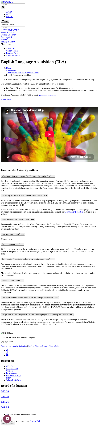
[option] (13, 24)
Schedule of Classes (14, 380)
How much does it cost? (11, 234)
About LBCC (11, 48)
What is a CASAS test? (11, 280)
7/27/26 (5, 391)
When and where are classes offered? (16, 219)
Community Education (74, 212)
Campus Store (12, 368)
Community (11, 70)
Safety (8, 378)
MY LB (9, 16)
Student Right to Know (37, 346)
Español (13, 24)
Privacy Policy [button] (36, 421)
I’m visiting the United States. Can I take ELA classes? (23, 196)
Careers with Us (12, 51)
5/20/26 (5, 407)
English (5, 24)
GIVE (8, 14)
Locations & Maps (13, 375)
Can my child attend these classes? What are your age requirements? (28, 298)
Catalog (9, 371)
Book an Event (12, 53)
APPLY (9, 12)
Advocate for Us (13, 55)
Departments (11, 373)
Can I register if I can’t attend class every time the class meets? (26, 259)
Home (8, 68)
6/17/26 (5, 401)
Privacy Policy (54, 346)
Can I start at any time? (11, 244)
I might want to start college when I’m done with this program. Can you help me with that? (35, 315)
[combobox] (5, 24)
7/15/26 (5, 396)
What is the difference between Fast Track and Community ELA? (26, 176)
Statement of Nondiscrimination (14, 346)
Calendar (10, 366)
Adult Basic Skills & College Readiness (22, 73)
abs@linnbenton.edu (47, 95)
